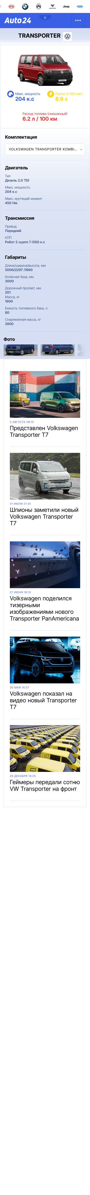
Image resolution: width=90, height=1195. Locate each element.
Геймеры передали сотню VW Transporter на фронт (45, 785)
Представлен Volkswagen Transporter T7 (44, 431)
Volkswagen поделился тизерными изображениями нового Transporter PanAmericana (44, 608)
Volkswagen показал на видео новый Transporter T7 (43, 700)
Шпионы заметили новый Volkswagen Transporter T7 (44, 516)
